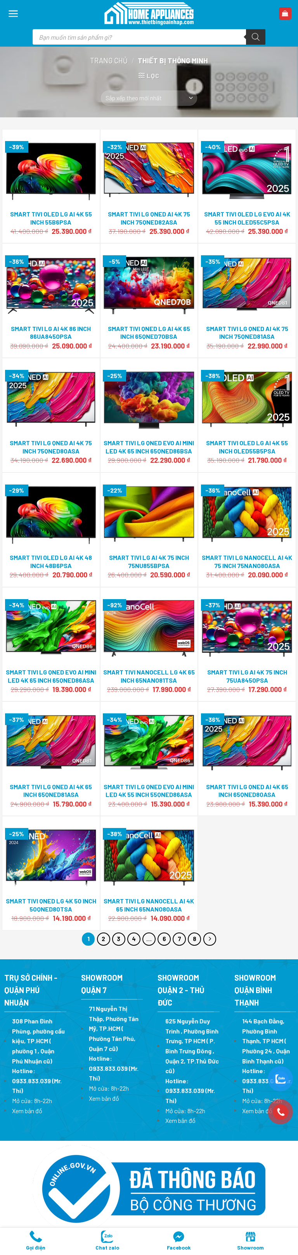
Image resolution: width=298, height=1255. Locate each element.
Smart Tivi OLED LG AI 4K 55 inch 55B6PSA (51, 218)
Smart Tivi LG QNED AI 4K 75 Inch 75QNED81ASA (247, 332)
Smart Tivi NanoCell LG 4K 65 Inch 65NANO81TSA (149, 676)
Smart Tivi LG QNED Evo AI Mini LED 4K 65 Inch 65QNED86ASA (51, 676)
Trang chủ (109, 60)
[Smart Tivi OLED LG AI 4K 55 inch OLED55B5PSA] (247, 397)
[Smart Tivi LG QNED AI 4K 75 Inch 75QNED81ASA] (247, 283)
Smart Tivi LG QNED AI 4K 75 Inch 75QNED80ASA (51, 447)
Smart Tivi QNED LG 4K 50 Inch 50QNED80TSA (51, 905)
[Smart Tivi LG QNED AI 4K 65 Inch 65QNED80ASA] (247, 741)
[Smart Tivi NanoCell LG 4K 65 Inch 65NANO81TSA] (149, 626)
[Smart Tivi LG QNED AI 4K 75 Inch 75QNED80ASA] (51, 397)
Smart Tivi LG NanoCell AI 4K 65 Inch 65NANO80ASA (149, 905)
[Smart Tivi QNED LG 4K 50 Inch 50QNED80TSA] (51, 855)
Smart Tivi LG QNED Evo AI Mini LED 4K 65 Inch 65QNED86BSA (149, 447)
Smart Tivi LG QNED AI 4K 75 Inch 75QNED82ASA (149, 218)
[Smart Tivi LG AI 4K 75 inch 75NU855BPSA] (149, 512)
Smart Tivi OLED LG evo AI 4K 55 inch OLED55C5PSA (247, 218)
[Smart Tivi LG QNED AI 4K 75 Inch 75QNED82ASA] (149, 168)
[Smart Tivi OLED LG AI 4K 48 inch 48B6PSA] (51, 512)
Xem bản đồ (27, 1110)
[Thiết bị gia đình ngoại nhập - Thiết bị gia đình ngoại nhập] (149, 14)
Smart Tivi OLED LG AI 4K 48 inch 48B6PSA (51, 561)
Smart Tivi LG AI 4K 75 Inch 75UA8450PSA (247, 676)
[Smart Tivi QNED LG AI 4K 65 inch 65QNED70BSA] (149, 283)
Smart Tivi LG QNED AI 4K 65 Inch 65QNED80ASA (247, 790)
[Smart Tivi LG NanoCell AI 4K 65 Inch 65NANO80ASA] (149, 855)
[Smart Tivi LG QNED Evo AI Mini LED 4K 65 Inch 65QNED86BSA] (149, 397)
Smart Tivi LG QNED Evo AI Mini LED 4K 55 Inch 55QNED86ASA (149, 790)
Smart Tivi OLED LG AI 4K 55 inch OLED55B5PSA (247, 447)
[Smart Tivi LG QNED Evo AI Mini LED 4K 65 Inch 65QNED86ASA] (51, 626)
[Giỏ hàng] (285, 13)
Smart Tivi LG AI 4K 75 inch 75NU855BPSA (149, 561)
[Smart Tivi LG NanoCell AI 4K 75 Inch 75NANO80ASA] (247, 512)
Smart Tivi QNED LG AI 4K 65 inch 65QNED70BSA (149, 332)
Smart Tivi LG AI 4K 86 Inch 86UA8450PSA (51, 332)
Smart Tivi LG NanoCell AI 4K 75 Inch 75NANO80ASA (247, 561)
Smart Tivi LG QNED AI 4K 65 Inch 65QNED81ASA (51, 790)
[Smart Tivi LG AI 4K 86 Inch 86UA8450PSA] (51, 283)
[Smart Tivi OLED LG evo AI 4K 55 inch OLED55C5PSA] (247, 168)
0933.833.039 (31, 1080)
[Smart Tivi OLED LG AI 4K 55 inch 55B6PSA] (51, 168)
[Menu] (13, 13)
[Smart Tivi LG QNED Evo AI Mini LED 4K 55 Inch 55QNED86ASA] (149, 741)
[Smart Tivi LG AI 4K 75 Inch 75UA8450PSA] (247, 626)
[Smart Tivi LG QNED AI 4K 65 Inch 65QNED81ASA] (51, 741)
